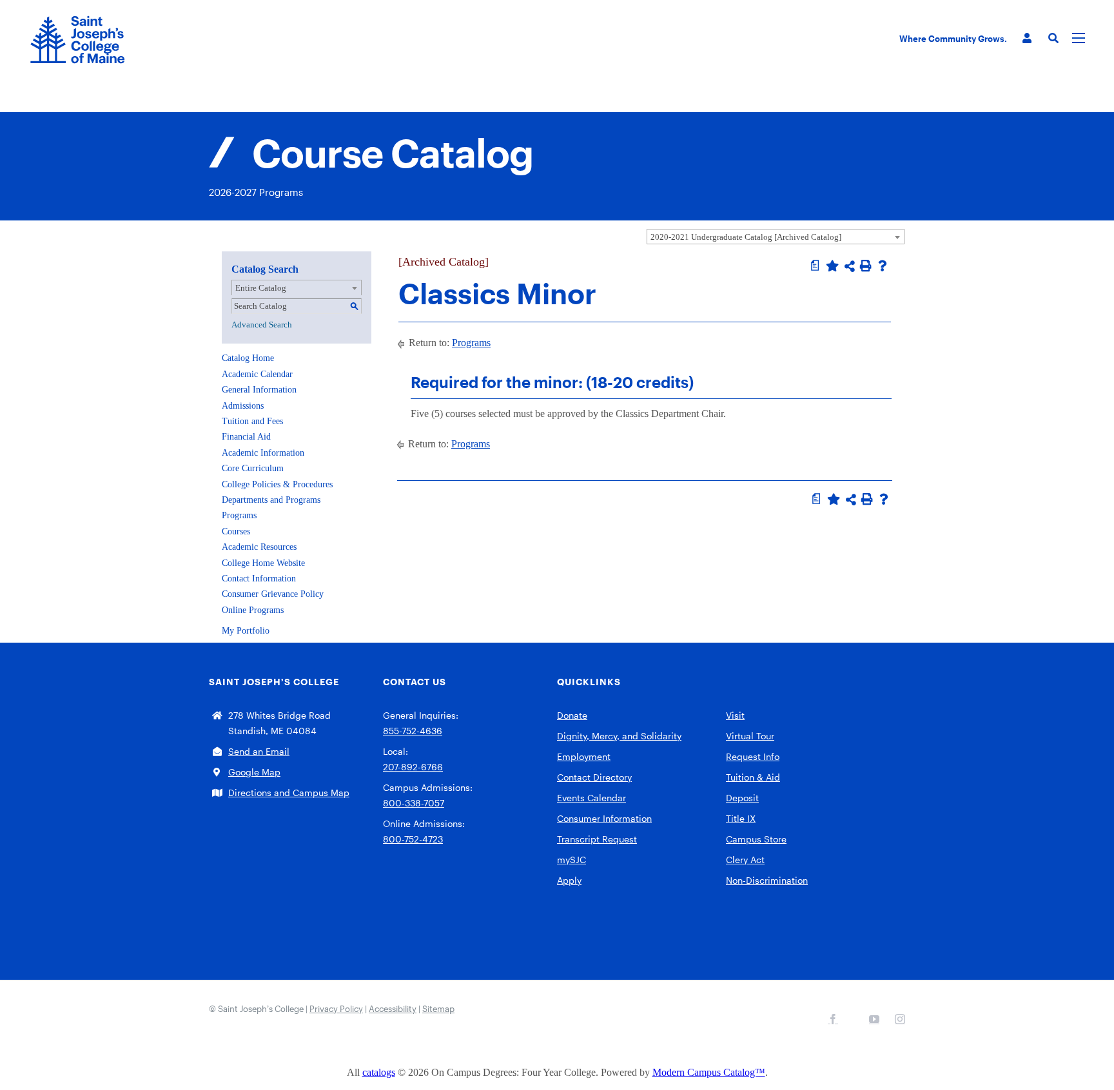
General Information (259, 389)
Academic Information (263, 453)
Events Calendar (591, 797)
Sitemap (438, 1009)
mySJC (571, 859)
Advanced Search (261, 324)
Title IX (741, 818)
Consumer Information (604, 818)
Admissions (243, 406)
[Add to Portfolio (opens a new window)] (832, 265)
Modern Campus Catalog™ (708, 1072)
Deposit (742, 797)
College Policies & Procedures (277, 484)
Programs (239, 515)
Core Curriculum (253, 468)
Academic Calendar (257, 374)
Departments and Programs (271, 500)
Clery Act (745, 859)
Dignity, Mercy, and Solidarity (619, 735)
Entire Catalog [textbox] (260, 288)
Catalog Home (248, 358)
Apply (569, 880)
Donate (572, 715)
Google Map (254, 771)
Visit (735, 715)
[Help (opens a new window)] (882, 265)
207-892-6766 (413, 766)
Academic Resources (259, 547)
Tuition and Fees (252, 421)
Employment (584, 756)
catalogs (378, 1072)
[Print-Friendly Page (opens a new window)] (865, 265)
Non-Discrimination (767, 880)
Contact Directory (594, 777)
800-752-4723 (413, 838)
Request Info (752, 756)
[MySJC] (1027, 38)
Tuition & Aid (753, 777)
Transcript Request (597, 838)
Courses (236, 531)
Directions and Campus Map (288, 792)
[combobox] (775, 236)
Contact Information (259, 578)
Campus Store (756, 838)
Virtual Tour (750, 735)
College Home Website (263, 563)
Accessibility (392, 1009)
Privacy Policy (336, 1009)
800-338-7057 (413, 802)
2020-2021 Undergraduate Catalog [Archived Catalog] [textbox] (745, 237)
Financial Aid (246, 437)
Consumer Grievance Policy (273, 594)
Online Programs (253, 610)
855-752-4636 (412, 730)
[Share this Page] (850, 266)
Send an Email (258, 751)
